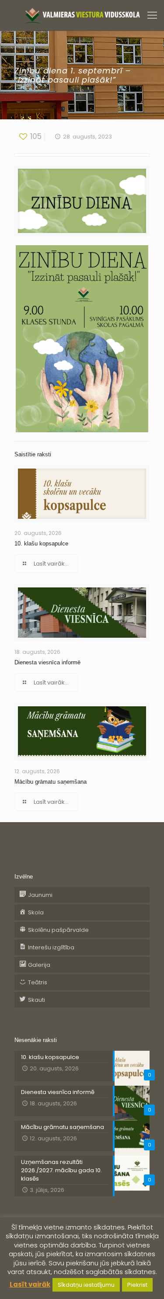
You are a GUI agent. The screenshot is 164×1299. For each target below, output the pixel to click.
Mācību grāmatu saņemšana (50, 781)
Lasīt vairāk (30, 1284)
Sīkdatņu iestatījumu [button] (86, 1285)
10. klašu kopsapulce (41, 543)
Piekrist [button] (137, 1285)
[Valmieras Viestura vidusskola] (82, 15)
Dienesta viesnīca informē (47, 662)
